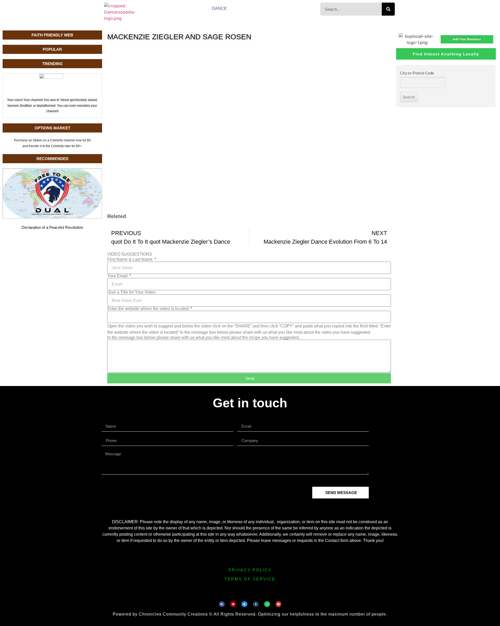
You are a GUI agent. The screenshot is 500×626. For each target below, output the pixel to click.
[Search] (388, 9)
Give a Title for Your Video (131, 292)
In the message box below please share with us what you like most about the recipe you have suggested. (203, 338)
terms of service (250, 579)
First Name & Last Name (130, 259)
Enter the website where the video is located (148, 309)
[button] (222, 604)
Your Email (118, 276)
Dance (219, 8)
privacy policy (250, 570)
